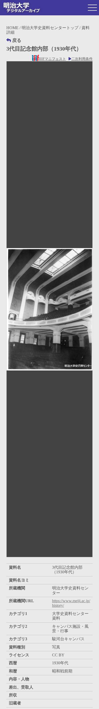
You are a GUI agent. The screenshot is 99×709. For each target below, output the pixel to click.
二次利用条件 (82, 59)
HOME (12, 28)
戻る (16, 40)
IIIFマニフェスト (52, 59)
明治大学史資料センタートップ (50, 28)
